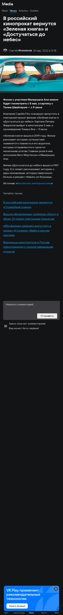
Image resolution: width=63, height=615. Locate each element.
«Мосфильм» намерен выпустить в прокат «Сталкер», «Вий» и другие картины (27, 230)
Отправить (47, 315)
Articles (23, 10)
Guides (34, 10)
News (13, 10)
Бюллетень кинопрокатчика (34, 183)
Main (5, 10)
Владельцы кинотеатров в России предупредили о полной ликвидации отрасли (28, 246)
